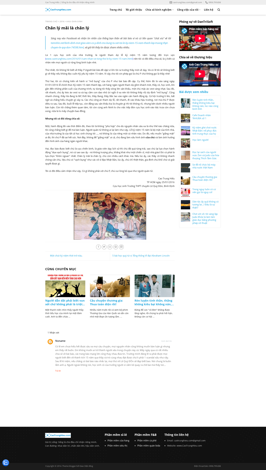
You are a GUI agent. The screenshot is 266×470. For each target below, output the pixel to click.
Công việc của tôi (187, 9)
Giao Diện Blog (86, 466)
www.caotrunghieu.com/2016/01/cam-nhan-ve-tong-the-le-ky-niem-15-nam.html (89, 58)
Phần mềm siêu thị (117, 445)
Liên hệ (208, 9)
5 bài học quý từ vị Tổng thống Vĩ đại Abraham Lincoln (141, 255)
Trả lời (58, 370)
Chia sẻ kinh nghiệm (158, 9)
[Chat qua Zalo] (5, 462)
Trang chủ (116, 9)
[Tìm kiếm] (219, 10)
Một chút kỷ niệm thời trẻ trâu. (66, 255)
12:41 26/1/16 (166, 341)
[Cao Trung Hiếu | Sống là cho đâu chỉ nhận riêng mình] (58, 9)
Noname (60, 341)
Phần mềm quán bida (148, 445)
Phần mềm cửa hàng (118, 440)
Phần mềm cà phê (146, 440)
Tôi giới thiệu (134, 9)
